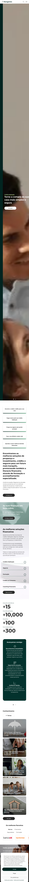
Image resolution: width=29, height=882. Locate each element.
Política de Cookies (8, 880)
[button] (26, 2)
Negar (14, 873)
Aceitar (14, 869)
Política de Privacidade (19, 880)
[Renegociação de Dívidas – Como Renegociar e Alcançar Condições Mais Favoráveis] (14, 786)
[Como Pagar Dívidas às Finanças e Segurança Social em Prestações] (14, 747)
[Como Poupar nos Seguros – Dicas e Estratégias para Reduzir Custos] (14, 728)
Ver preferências (15, 877)
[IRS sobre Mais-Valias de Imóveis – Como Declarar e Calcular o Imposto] (14, 805)
